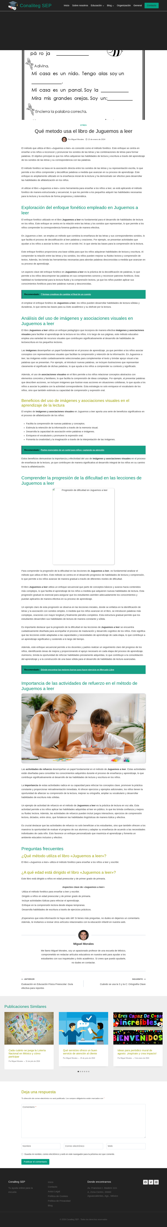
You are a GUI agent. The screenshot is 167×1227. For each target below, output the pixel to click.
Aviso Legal (54, 1191)
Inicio (66, 5)
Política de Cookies (58, 1196)
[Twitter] (151, 1182)
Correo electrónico (74, 1146)
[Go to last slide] (9, 1040)
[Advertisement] (83, 30)
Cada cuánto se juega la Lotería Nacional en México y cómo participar (27, 1053)
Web (110, 1146)
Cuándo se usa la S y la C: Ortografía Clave (123, 981)
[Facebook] (145, 1182)
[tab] (78, 1071)
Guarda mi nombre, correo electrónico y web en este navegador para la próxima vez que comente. (69, 1154)
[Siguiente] (158, 1040)
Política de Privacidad (59, 1201)
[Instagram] (156, 1182)
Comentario (29, 1107)
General (137, 5)
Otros (83, 125)
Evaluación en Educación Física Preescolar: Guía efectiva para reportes (47, 983)
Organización (124, 5)
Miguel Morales (83, 943)
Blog (50, 1205)
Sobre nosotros (80, 5)
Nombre (27, 1146)
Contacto (151, 5)
